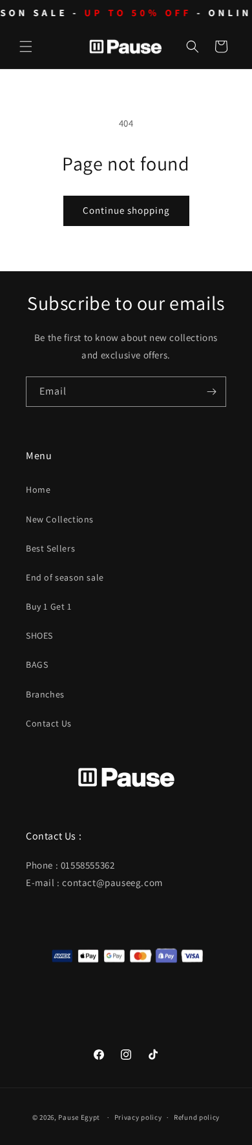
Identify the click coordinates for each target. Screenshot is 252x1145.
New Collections (60, 519)
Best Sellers (50, 548)
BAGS (37, 664)
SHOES (39, 635)
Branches (45, 694)
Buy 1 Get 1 (49, 606)
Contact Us (49, 723)
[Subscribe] (211, 392)
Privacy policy (138, 1117)
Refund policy (197, 1117)
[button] (26, 46)
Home (38, 489)
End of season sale (65, 577)
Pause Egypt (79, 1117)
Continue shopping (126, 210)
